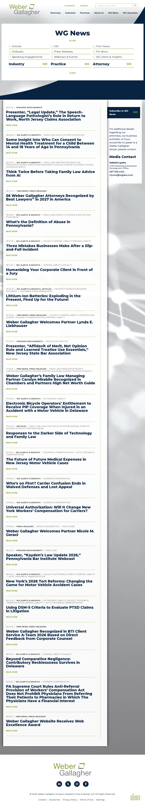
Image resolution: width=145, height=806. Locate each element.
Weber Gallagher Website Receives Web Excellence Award (45, 723)
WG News (113, 13)
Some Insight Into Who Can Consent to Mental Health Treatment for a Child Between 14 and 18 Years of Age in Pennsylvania (50, 143)
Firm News (103, 46)
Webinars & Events (66, 56)
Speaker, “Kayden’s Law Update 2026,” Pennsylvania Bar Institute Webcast (43, 557)
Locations (70, 6)
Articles (16, 46)
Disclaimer (54, 800)
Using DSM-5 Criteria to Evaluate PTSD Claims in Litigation (49, 609)
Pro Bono (102, 51)
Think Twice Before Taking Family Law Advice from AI (50, 174)
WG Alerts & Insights (109, 56)
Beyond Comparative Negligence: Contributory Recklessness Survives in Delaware (43, 662)
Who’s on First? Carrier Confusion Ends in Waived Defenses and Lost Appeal (46, 485)
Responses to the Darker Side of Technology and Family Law (49, 435)
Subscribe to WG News (118, 113)
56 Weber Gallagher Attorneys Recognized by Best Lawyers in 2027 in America (50, 197)
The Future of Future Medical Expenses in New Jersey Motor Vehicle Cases (46, 461)
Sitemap (100, 800)
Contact (42, 800)
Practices (85, 13)
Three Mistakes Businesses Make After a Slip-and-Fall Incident (49, 248)
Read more (11, 125)
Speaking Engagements (27, 56)
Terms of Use (86, 800)
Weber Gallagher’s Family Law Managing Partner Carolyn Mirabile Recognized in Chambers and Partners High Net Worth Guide (50, 379)
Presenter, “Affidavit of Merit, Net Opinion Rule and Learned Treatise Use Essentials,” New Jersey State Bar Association (47, 349)
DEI (56, 46)
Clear (72, 73)
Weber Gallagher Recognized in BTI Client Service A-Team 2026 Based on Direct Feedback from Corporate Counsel (46, 635)
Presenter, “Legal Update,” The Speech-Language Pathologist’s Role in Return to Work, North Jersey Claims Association (45, 116)
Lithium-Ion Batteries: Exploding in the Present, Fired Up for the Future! (43, 298)
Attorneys (55, 13)
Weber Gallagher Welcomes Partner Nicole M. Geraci (50, 533)
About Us (99, 13)
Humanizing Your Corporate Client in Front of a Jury (49, 272)
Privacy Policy (70, 800)
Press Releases (63, 51)
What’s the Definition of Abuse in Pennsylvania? (38, 224)
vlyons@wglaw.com (121, 175)
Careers (84, 6)
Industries (70, 13)
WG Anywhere (130, 13)
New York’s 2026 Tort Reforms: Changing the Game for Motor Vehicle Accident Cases (49, 583)
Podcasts (17, 51)
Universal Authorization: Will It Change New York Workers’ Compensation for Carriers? (48, 509)
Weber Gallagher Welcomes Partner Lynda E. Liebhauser (49, 324)
